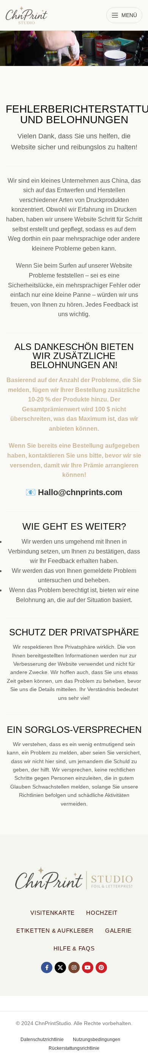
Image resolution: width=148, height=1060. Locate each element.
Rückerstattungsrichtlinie (74, 1048)
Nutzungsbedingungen (96, 1039)
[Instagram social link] (74, 967)
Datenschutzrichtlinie (42, 1039)
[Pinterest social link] (101, 967)
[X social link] (60, 967)
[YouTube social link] (87, 967)
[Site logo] (26, 15)
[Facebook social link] (46, 967)
